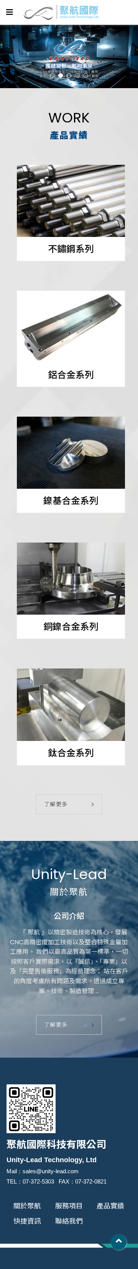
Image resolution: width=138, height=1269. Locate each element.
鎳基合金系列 (71, 500)
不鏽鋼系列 (71, 249)
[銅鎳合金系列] (71, 579)
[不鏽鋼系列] (71, 201)
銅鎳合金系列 (71, 626)
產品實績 (110, 1206)
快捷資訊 (27, 1221)
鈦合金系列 (71, 753)
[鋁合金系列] (71, 327)
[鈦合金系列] (71, 704)
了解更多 (56, 804)
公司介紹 (69, 916)
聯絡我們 (69, 1221)
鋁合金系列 (71, 375)
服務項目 (69, 1206)
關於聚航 (27, 1206)
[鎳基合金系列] (71, 453)
